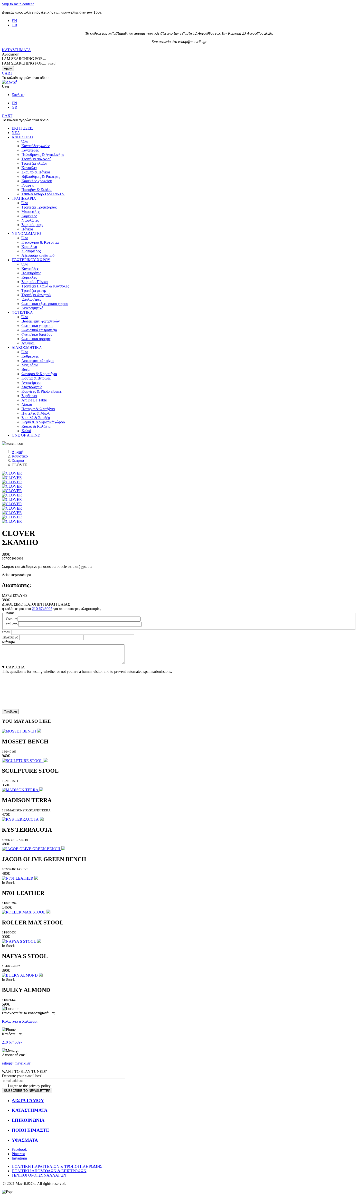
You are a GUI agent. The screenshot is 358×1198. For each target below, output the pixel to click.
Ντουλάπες (30, 220)
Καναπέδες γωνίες (35, 146)
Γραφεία (27, 185)
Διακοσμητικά (32, 308)
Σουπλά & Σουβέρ (35, 418)
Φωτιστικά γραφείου (37, 325)
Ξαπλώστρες (31, 299)
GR (14, 25)
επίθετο (12, 624)
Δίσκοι (26, 404)
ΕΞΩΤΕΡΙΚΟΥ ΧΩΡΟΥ (31, 260)
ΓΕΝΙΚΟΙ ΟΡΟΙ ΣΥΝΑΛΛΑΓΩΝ (39, 1175)
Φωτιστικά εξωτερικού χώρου (44, 304)
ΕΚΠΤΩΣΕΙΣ (22, 128)
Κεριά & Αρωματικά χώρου (43, 422)
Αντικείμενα (30, 382)
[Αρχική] (9, 82)
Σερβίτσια (29, 396)
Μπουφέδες (30, 211)
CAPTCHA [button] (15, 667)
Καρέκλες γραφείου (36, 181)
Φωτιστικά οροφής (35, 339)
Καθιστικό (20, 456)
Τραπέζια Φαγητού (36, 295)
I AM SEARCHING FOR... (24, 63)
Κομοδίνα (29, 247)
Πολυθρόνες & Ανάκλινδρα (42, 154)
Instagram (19, 1158)
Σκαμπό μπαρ (32, 225)
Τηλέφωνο (10, 637)
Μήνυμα (8, 642)
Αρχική (17, 452)
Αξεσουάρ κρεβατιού (38, 255)
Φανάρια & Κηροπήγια (39, 374)
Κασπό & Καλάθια (35, 426)
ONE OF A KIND (26, 435)
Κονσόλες (29, 168)
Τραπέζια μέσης (33, 290)
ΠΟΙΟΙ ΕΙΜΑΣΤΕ (30, 1130)
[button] (12, 473)
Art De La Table (34, 400)
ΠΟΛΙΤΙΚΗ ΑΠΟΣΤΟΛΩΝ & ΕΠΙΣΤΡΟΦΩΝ (49, 1171)
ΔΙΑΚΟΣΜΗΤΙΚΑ (27, 347)
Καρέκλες (29, 216)
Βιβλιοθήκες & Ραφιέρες (40, 176)
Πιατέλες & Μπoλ (35, 413)
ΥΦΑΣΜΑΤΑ (25, 1140)
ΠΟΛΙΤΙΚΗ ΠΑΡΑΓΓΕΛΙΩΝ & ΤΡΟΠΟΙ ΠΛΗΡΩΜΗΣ (57, 1166)
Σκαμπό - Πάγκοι (34, 282)
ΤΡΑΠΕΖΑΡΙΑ (24, 198)
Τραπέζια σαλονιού (36, 159)
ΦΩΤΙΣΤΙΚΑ (22, 312)
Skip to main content (18, 4)
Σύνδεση (18, 95)
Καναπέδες (29, 150)
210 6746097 (42, 609)
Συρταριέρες (31, 251)
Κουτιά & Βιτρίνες (35, 378)
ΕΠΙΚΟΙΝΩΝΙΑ (28, 1120)
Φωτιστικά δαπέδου (36, 334)
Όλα (24, 141)
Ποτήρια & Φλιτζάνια (38, 409)
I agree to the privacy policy (29, 1086)
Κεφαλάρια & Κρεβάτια (40, 242)
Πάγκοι (27, 229)
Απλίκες (27, 343)
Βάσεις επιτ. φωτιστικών (40, 321)
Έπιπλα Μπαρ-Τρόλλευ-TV (43, 194)
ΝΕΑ (16, 133)
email (6, 632)
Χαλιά (26, 431)
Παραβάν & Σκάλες (36, 190)
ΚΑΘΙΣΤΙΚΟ (22, 137)
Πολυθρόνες (31, 273)
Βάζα (25, 369)
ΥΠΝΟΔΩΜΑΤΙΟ (26, 233)
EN (14, 21)
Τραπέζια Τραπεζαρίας (39, 207)
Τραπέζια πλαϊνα (34, 163)
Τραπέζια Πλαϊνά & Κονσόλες (45, 286)
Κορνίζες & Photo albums (41, 391)
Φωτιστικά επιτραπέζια (39, 330)
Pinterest (18, 1154)
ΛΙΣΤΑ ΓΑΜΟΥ (28, 1100)
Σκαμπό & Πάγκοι (35, 172)
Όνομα (11, 619)
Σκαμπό (18, 460)
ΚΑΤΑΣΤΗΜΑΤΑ (16, 50)
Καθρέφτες (29, 356)
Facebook (19, 1149)
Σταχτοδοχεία (31, 387)
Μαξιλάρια (29, 365)
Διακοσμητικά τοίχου (37, 361)
